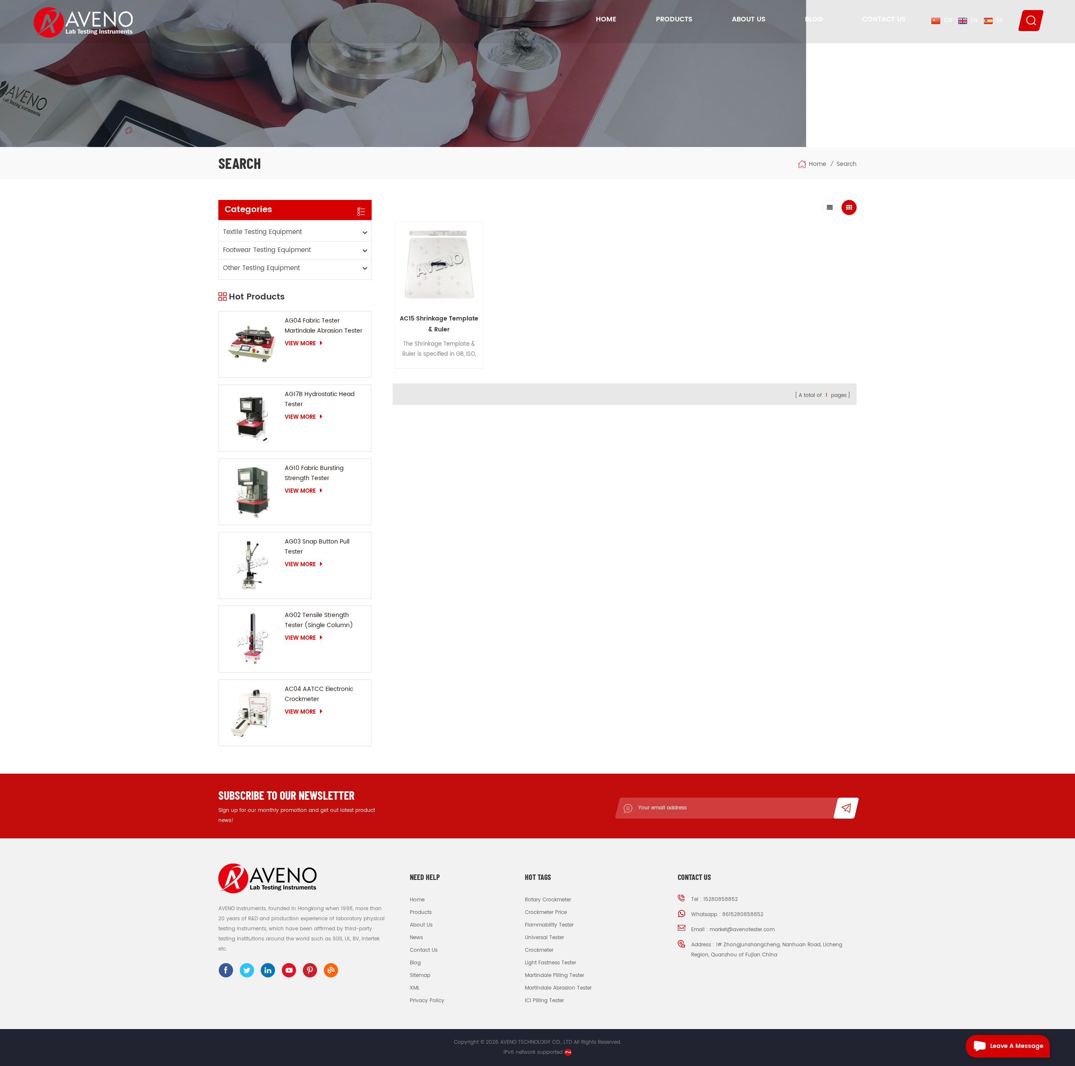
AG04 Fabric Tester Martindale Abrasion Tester (323, 326)
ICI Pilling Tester (544, 1001)
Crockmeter (539, 950)
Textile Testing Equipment (262, 232)
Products (674, 19)
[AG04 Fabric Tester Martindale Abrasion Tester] (252, 344)
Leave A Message (1017, 1046)
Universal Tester (544, 938)
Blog (814, 19)
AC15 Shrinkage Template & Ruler (439, 324)
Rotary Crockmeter (548, 900)
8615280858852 (742, 915)
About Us (749, 19)
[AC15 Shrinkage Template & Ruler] (439, 265)
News (416, 938)
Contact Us (884, 19)
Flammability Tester (549, 925)
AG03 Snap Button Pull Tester (317, 547)
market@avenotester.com (742, 930)
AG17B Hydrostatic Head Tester (319, 399)
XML (415, 988)
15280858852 (720, 899)
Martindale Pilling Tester (554, 975)
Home (606, 19)
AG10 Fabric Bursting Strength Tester (314, 473)
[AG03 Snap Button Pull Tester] (252, 565)
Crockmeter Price (546, 912)
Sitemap (420, 975)
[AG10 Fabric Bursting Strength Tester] (252, 491)
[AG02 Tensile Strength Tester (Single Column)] (252, 638)
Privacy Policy (427, 1001)
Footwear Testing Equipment (267, 250)
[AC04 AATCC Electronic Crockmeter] (252, 712)
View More (300, 343)
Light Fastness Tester (550, 963)
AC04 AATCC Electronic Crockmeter (319, 694)
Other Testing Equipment (261, 268)
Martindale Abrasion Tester (558, 988)
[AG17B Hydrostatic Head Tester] (252, 417)
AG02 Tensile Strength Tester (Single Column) (319, 620)
